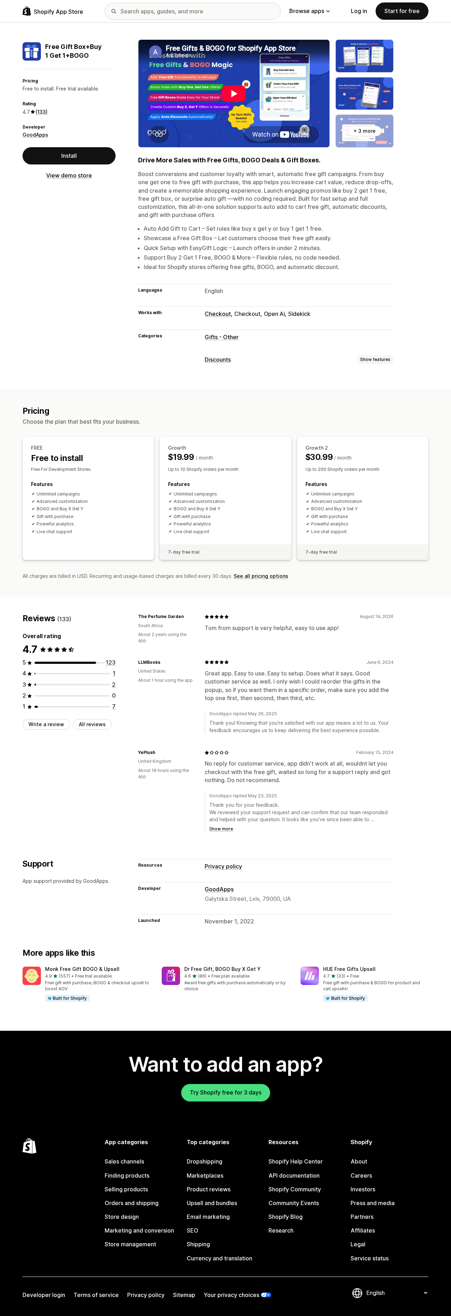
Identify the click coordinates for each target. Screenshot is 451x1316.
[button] (86, 985)
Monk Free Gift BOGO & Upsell (82, 969)
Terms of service (96, 1294)
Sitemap (184, 1294)
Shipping (198, 1244)
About (359, 1161)
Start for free (402, 10)
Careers (361, 1175)
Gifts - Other (222, 337)
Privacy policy (223, 866)
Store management (130, 1244)
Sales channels (124, 1161)
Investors (363, 1189)
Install (69, 155)
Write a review (46, 724)
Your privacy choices (231, 1294)
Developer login (44, 1294)
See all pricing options (261, 576)
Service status (370, 1258)
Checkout (218, 313)
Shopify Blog (285, 1216)
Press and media (373, 1202)
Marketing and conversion (139, 1230)
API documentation (294, 1175)
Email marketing (208, 1216)
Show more (221, 828)
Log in (359, 10)
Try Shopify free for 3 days (225, 1092)
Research (281, 1230)
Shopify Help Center (295, 1161)
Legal (358, 1244)
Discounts (218, 359)
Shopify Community (294, 1189)
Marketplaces (205, 1175)
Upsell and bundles (212, 1202)
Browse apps (306, 10)
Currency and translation (219, 1258)
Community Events (293, 1202)
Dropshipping (204, 1161)
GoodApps (35, 135)
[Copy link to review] (188, 616)
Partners (362, 1216)
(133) (42, 112)
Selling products (126, 1189)
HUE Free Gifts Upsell (349, 969)
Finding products (127, 1175)
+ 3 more (364, 131)
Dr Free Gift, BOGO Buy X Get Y (222, 969)
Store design (122, 1216)
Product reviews (208, 1189)
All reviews (92, 724)
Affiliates (363, 1230)
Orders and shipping (132, 1202)
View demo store (69, 175)
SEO (192, 1230)
